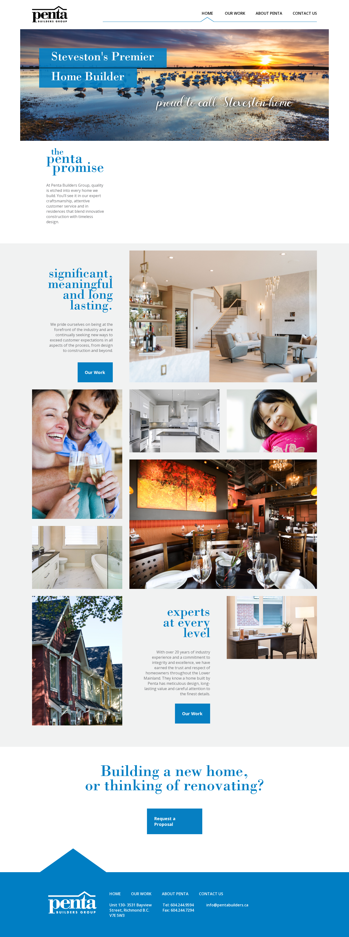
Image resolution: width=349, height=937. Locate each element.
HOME (207, 13)
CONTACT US (305, 13)
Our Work (95, 372)
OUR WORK (235, 13)
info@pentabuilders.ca (227, 905)
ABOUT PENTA (269, 13)
